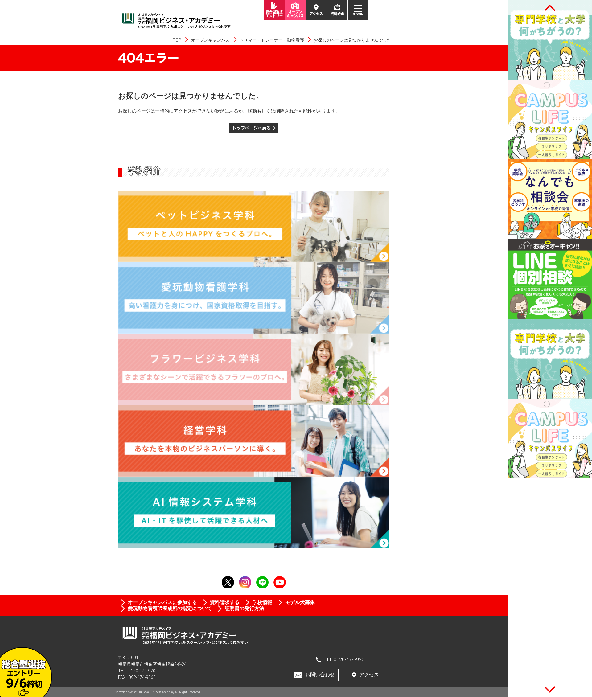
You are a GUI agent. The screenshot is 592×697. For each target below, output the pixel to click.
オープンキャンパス (210, 40)
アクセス (369, 675)
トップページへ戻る (251, 128)
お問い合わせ (320, 675)
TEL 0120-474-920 (344, 659)
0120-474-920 (141, 670)
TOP (177, 40)
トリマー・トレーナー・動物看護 (271, 40)
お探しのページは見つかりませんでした (352, 40)
